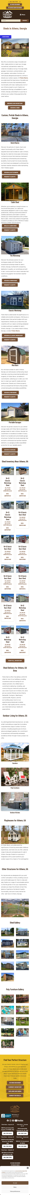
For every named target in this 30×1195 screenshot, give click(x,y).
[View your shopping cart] (20, 2)
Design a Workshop (10, 280)
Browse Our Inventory (15, 103)
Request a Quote (9, 176)
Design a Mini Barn (10, 392)
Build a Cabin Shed (10, 226)
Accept (15, 1183)
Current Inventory (15, 1087)
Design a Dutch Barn (11, 172)
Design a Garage (9, 449)
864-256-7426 (22, 1133)
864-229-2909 (22, 1146)
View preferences (15, 1191)
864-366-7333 (14, 1)
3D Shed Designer (15, 4)
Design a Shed (15, 107)
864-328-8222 (8, 1146)
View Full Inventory (15, 660)
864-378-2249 (8, 1133)
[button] (27, 1168)
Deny (15, 1187)
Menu (23, 14)
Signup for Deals (15, 1095)
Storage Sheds (15, 1165)
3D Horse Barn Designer (15, 7)
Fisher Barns (24, 78)
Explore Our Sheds (15, 1091)
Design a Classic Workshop (13, 335)
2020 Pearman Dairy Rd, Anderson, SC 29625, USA (7, 1141)
